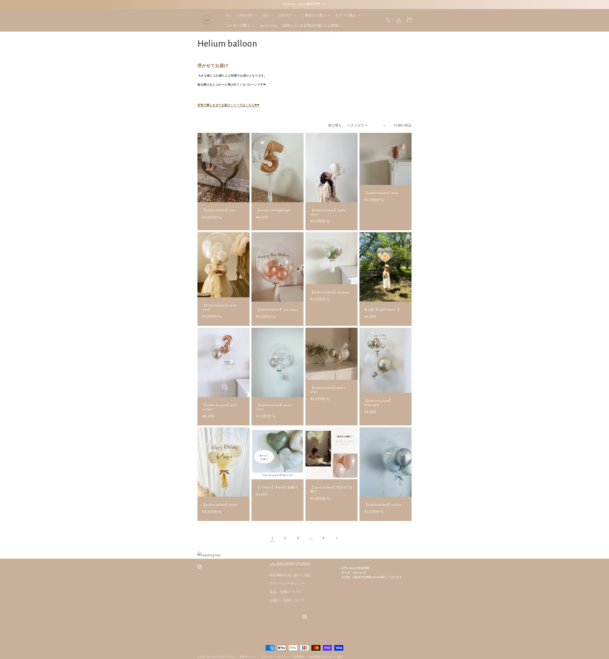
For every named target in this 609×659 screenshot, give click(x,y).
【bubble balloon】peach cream (219, 307)
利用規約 (298, 656)
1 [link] (272, 537)
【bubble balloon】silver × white (274, 407)
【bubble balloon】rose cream (276, 309)
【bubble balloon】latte (218, 210)
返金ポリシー (248, 656)
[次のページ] (336, 538)
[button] (247, 15)
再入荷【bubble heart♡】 (382, 309)
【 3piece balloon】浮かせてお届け (331, 489)
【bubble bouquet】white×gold (378, 403)
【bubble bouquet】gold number (219, 407)
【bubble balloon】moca (381, 193)
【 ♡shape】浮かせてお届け (276, 487)
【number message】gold (273, 210)
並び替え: (335, 125)
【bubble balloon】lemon (219, 504)
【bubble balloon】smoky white (328, 212)
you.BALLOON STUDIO (220, 656)
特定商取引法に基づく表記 (290, 575)
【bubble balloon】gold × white (327, 390)
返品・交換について (285, 592)
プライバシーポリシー (287, 583)
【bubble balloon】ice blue (382, 504)
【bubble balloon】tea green (329, 292)
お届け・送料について (287, 600)
